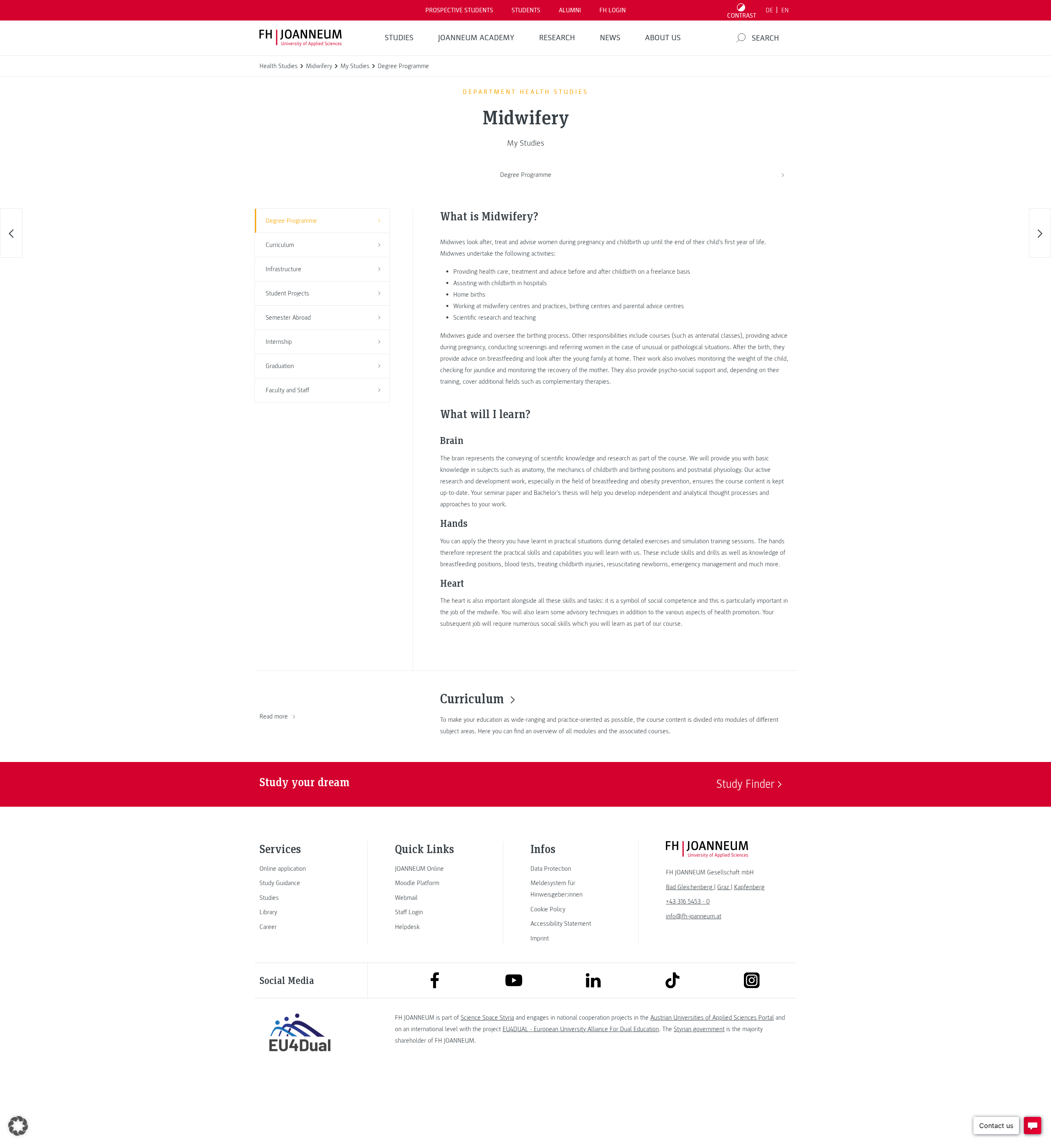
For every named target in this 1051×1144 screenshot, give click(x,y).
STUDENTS (526, 10)
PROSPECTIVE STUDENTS (459, 10)
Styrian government (699, 1029)
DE (769, 10)
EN (785, 10)
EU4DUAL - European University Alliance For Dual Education (581, 1029)
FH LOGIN (612, 10)
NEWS (610, 38)
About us (663, 38)
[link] (299, 868)
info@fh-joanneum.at (693, 916)
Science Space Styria (487, 1018)
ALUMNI (570, 10)
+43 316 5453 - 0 (688, 901)
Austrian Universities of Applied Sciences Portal (712, 1018)
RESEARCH (557, 38)
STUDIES (399, 38)
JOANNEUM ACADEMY (476, 38)
